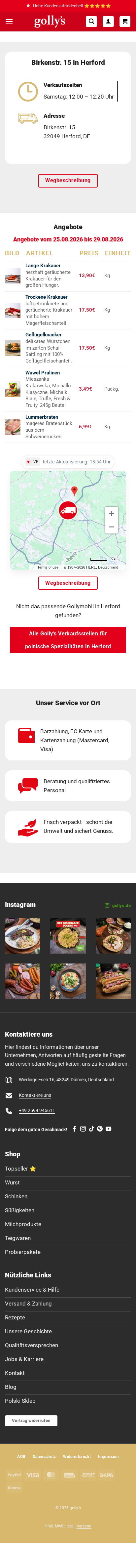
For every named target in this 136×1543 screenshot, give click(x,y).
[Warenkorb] (125, 21)
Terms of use (47, 567)
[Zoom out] (111, 527)
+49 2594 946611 (37, 1110)
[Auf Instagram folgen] (83, 1129)
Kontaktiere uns (35, 1095)
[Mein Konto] (108, 21)
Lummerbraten (41, 417)
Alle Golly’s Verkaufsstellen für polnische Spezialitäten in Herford (68, 640)
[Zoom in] (111, 513)
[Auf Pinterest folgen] (100, 1129)
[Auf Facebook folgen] (74, 1129)
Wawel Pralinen (42, 373)
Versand (84, 1526)
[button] (9, 21)
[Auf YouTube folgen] (108, 1129)
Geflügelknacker (43, 335)
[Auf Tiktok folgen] (91, 1129)
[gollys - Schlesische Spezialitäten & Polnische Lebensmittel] (50, 21)
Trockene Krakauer (46, 297)
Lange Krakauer (43, 266)
